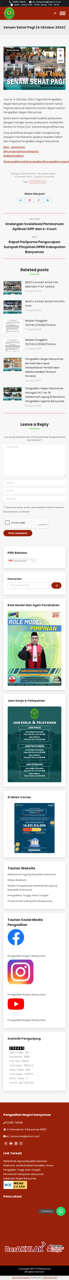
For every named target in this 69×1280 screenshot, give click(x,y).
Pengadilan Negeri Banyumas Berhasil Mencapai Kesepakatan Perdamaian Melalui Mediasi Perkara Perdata (44, 367)
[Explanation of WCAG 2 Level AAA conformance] (15, 1184)
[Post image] (12, 287)
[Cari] (56, 585)
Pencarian (14, 579)
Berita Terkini (13, 50)
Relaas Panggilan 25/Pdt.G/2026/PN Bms (40, 323)
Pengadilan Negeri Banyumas (27, 956)
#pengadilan (34, 162)
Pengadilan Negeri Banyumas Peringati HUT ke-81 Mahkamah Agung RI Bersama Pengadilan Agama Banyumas (45, 394)
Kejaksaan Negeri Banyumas (19, 1178)
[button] (60, 1211)
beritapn (41, 182)
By (47, 173)
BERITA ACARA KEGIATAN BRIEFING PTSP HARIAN (41, 284)
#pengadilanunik (14, 162)
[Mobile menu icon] (62, 13)
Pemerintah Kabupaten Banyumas (30, 901)
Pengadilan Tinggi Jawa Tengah (28, 895)
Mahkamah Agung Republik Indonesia (32, 874)
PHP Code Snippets (21, 1277)
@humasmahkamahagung (20, 151)
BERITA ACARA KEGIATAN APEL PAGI (45, 304)
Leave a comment (44, 176)
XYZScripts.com (49, 1277)
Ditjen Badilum (17, 880)
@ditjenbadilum (13, 156)
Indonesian (19, 561)
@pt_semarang (14, 147)
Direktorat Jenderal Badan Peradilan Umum (28, 1165)
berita (32, 182)
